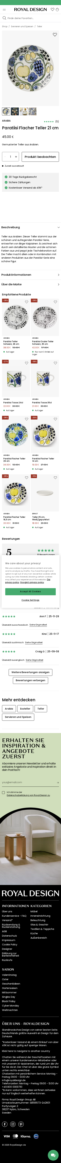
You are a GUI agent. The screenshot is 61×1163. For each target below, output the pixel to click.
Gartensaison (9, 988)
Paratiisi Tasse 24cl (13, 402)
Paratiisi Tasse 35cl (42, 402)
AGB (4, 931)
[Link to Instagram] (13, 1124)
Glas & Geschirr (39, 924)
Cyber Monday (10, 1005)
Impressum (8, 940)
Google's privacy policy (32, 582)
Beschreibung (10, 227)
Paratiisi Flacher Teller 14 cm (43, 460)
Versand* (7, 920)
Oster (5, 979)
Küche (34, 933)
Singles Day (8, 997)
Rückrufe (7, 960)
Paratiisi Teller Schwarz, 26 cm (11, 342)
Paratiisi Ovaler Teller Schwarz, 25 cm (42, 342)
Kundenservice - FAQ (14, 916)
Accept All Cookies (30, 591)
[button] (52, 9)
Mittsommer (9, 992)
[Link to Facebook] (4, 1124)
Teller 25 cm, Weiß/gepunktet (40, 518)
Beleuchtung (37, 920)
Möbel (33, 911)
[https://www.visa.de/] (6, 1136)
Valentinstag (9, 975)
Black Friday (8, 1001)
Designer (7, 949)
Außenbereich (38, 938)
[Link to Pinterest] (21, 1124)
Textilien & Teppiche (42, 929)
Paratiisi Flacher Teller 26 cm (14, 460)
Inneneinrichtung (40, 916)
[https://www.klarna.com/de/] (26, 1136)
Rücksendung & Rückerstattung (11, 925)
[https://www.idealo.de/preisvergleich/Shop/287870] (36, 1136)
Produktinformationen (16, 275)
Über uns (7, 911)
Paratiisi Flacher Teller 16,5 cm (14, 518)
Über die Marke (11, 284)
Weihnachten (10, 1010)
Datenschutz (9, 936)
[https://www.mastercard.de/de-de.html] (15, 1136)
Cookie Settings (30, 600)
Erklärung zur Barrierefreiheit (10, 954)
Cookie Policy (9, 944)
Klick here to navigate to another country (26, 1051)
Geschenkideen (11, 984)
